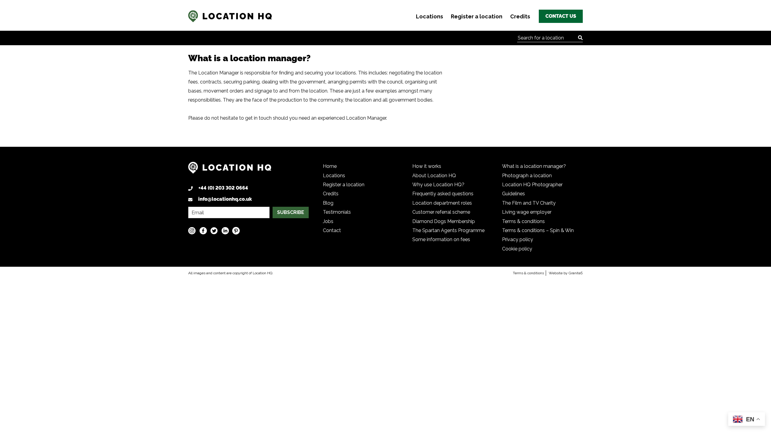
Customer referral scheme (441, 212)
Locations (429, 16)
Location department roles (442, 203)
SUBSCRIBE (290, 212)
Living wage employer (526, 212)
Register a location (476, 16)
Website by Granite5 (566, 273)
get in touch (258, 118)
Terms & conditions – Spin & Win (538, 230)
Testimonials (337, 212)
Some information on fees (441, 239)
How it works (426, 166)
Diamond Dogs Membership (443, 221)
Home (330, 166)
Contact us (560, 16)
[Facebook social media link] (203, 230)
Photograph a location (527, 175)
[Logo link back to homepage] (229, 170)
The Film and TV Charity (529, 203)
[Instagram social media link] (192, 230)
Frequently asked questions (442, 194)
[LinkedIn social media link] (225, 230)
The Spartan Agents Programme (448, 230)
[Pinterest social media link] (236, 230)
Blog (328, 203)
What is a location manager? (534, 166)
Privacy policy (517, 239)
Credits (520, 16)
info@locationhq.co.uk (225, 199)
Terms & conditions (523, 221)
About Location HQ (434, 175)
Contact (332, 230)
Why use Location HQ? (438, 184)
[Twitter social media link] (214, 230)
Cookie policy (517, 249)
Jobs (328, 221)
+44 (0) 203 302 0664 (223, 188)
